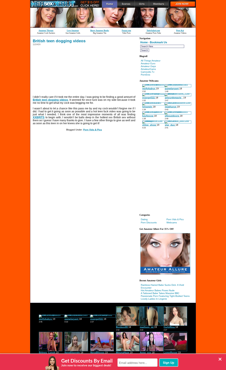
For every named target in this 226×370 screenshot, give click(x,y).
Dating (144, 219)
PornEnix (145, 74)
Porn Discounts (149, 222)
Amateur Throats (46, 30)
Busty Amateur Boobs (99, 30)
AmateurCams (148, 69)
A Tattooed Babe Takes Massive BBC (160, 293)
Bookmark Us (158, 42)
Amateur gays (148, 66)
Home (144, 42)
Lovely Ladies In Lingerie (154, 298)
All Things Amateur (150, 60)
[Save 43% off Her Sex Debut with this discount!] (113, 26)
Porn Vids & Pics (92, 129)
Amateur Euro (148, 63)
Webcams (171, 222)
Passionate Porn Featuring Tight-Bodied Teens (165, 296)
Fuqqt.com (126, 30)
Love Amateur (73, 30)
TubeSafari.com (153, 30)
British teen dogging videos (59, 41)
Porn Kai (180, 30)
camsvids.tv (147, 72)
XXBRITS (39, 117)
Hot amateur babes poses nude (158, 290)
